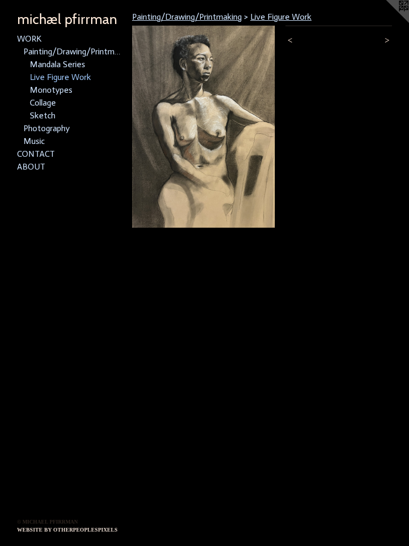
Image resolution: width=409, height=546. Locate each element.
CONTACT (36, 154)
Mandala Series (57, 64)
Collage (43, 103)
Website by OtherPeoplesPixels (67, 530)
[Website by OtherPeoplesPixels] (387, 21)
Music (34, 141)
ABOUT (31, 167)
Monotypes (51, 90)
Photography (46, 128)
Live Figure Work (60, 77)
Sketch (42, 115)
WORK (29, 39)
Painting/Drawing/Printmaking (73, 51)
